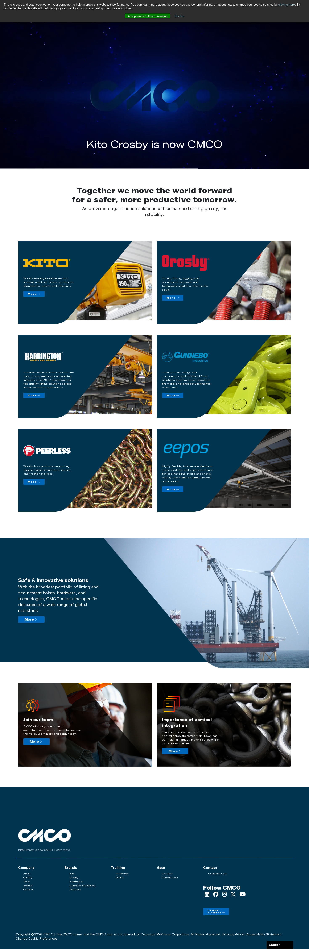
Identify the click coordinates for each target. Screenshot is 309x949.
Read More (154, 159)
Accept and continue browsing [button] (148, 16)
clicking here (286, 4)
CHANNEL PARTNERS (214, 911)
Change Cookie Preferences (37, 938)
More (32, 293)
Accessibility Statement (264, 934)
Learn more (62, 849)
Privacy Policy (233, 934)
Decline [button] (179, 16)
